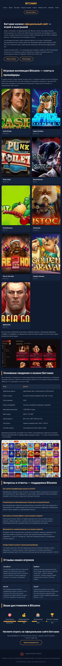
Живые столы (42, 7)
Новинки (51, 7)
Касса (5, 7)
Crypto (35, 7)
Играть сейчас (11, 59)
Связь (11, 7)
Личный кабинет (31, 12)
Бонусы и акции (26, 7)
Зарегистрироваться (31, 642)
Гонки (57, 7)
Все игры (17, 7)
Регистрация (26, 59)
